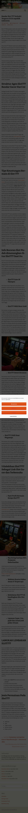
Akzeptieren (14, 404)
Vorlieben (14, 412)
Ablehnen (14, 408)
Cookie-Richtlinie (13, 416)
